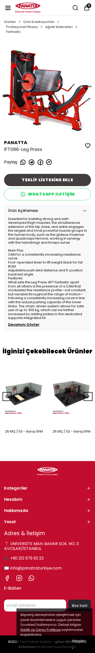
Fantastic (13, 31)
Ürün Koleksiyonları (38, 21)
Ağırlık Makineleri (59, 26)
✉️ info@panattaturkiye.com (33, 568)
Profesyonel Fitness (22, 26)
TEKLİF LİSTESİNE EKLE (47, 180)
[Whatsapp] (31, 578)
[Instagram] (19, 578)
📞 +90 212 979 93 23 (24, 558)
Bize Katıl (79, 605)
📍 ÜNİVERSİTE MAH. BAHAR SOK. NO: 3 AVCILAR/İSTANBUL (41, 546)
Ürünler (10, 21)
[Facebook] (7, 578)
